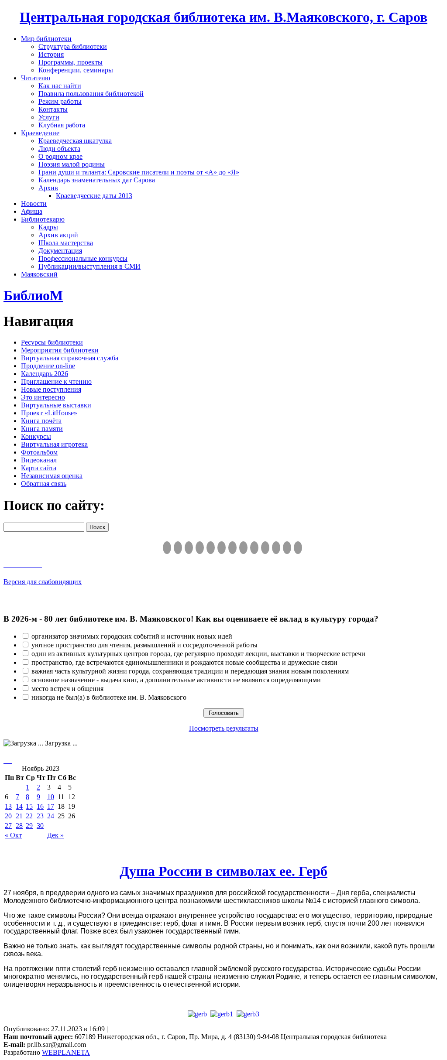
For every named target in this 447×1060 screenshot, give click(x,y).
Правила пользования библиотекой (91, 93)
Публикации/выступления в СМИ (89, 266)
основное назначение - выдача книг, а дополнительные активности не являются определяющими (176, 680)
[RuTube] (189, 547)
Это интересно (43, 397)
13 (8, 806)
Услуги (48, 117)
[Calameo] (276, 547)
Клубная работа (61, 125)
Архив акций (58, 235)
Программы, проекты (70, 62)
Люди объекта (59, 148)
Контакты (53, 109)
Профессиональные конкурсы (82, 258)
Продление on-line (48, 365)
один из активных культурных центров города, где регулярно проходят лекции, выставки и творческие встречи (198, 653)
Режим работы (60, 101)
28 (19, 825)
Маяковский (39, 274)
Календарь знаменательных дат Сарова (96, 180)
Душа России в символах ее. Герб (223, 871)
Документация (60, 250)
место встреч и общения (67, 688)
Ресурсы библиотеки (52, 342)
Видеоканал (39, 460)
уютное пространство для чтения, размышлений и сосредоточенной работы (144, 645)
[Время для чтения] (232, 547)
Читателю (35, 78)
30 (40, 825)
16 (40, 806)
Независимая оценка (52, 475)
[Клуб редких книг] (243, 547)
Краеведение (40, 133)
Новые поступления (51, 389)
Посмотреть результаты (223, 728)
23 (40, 816)
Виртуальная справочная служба (69, 358)
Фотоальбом (39, 452)
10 (50, 796)
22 (29, 816)
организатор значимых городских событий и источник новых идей (131, 636)
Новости (34, 203)
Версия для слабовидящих (42, 581)
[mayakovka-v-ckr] (221, 547)
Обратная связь (43, 483)
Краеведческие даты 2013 (94, 195)
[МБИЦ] (200, 547)
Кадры (48, 227)
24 (50, 816)
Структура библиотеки (72, 46)
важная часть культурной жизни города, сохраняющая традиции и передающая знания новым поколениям (190, 671)
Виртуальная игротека (54, 444)
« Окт (13, 835)
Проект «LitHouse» (49, 413)
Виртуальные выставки (56, 405)
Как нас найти (59, 85)
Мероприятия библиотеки (60, 350)
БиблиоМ (33, 295)
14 (19, 806)
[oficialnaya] (167, 547)
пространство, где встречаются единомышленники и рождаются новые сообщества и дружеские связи (184, 662)
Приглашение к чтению (56, 381)
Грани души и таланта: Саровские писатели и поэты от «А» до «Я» (138, 172)
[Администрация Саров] (298, 547)
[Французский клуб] (254, 547)
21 (19, 816)
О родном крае (60, 156)
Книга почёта (41, 420)
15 (29, 806)
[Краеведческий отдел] (210, 547)
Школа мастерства (65, 242)
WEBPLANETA (66, 1052)
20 (8, 816)
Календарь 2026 (44, 373)
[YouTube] (287, 547)
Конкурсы (36, 436)
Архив (48, 187)
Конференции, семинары (75, 70)
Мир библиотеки (46, 38)
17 (50, 806)
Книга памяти (42, 428)
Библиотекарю (43, 219)
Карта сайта (38, 468)
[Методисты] (265, 547)
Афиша (31, 211)
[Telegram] (178, 547)
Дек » (55, 835)
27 (8, 825)
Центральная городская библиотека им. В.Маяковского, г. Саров (223, 17)
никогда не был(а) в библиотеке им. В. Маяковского (108, 697)
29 (29, 825)
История (51, 54)
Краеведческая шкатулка (75, 140)
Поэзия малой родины (71, 164)
